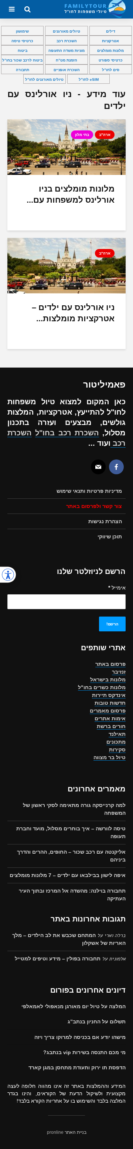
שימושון (22, 31)
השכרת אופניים (67, 70)
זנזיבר (119, 672)
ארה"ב (104, 135)
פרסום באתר (110, 664)
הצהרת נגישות (105, 521)
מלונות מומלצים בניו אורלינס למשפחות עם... (71, 194)
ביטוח (22, 51)
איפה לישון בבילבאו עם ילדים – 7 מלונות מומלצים (68, 875)
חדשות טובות (110, 703)
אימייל (117, 588)
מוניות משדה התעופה (66, 51)
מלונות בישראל (108, 680)
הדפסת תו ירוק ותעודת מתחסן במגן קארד (77, 1067)
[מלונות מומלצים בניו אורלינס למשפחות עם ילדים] (66, 146)
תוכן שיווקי (110, 536)
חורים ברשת (111, 726)
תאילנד (117, 734)
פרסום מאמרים (108, 711)
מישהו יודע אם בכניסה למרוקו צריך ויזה (80, 1037)
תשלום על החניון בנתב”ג (97, 1022)
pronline (55, 1132)
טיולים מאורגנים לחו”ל (44, 79)
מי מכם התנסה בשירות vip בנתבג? (84, 1052)
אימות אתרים (110, 718)
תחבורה (22, 70)
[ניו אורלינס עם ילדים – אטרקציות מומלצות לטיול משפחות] (66, 265)
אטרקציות (110, 41)
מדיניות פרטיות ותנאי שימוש (89, 491)
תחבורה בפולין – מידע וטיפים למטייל (57, 959)
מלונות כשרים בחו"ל (102, 687)
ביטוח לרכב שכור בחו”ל (22, 60)
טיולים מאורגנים (66, 31)
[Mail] (98, 466)
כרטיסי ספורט (111, 60)
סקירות (117, 750)
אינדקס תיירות (109, 695)
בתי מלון (82, 135)
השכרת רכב (67, 41)
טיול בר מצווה (109, 757)
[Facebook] (116, 466)
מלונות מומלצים (110, 51)
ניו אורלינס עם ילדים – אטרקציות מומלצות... (73, 313)
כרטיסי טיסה (22, 41)
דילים (110, 31)
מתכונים (116, 742)
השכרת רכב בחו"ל (67, 433)
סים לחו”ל (110, 70)
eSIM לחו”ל (89, 79)
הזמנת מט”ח (66, 60)
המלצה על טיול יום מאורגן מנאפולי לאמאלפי (73, 1006)
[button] (8, 574)
